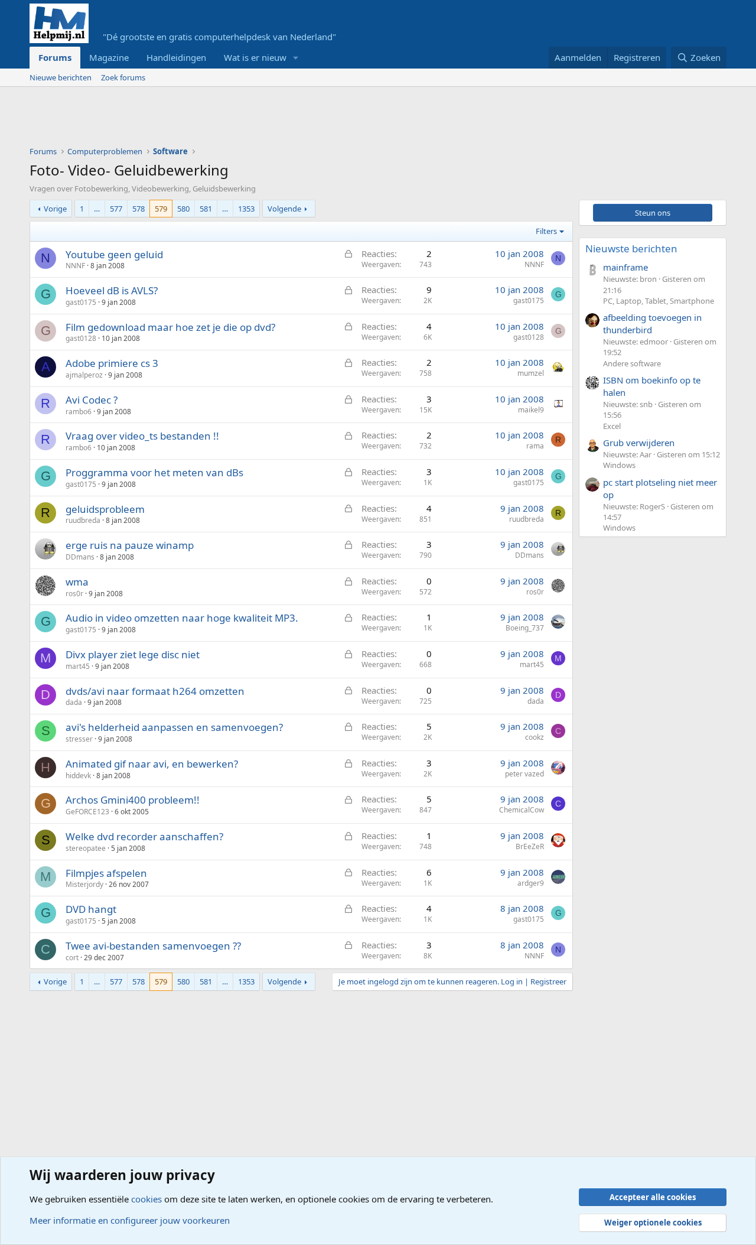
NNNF (75, 266)
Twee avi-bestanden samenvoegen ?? (153, 946)
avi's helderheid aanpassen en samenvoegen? (174, 727)
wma (77, 582)
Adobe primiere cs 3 (112, 363)
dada (74, 702)
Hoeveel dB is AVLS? (112, 290)
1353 (246, 208)
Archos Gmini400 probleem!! (133, 800)
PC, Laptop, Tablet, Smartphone (658, 300)
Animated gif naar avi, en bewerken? (152, 764)
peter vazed (524, 774)
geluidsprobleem (105, 509)
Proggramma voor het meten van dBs (154, 472)
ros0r (74, 594)
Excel (612, 426)
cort (72, 958)
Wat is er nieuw (255, 57)
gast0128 (81, 338)
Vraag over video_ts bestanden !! (142, 436)
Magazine (109, 57)
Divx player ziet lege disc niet (133, 654)
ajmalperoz (84, 375)
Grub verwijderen (638, 442)
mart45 (78, 666)
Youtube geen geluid (114, 254)
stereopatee (86, 848)
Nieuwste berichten (631, 248)
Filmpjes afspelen (106, 873)
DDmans (80, 557)
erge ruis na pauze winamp (130, 545)
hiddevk (78, 776)
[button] (296, 58)
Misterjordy (84, 884)
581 (206, 208)
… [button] (97, 208)
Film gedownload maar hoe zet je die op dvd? (170, 327)
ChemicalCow (521, 810)
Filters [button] (546, 231)
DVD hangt (91, 909)
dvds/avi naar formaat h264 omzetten (155, 691)
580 (183, 208)
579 (161, 208)
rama (535, 446)
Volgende (284, 208)
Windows (619, 465)
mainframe (625, 267)
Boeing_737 (525, 628)
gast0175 (81, 302)
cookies (146, 1199)
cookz (534, 737)
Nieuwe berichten (61, 77)
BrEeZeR (530, 846)
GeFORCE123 (87, 812)
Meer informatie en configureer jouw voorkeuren (130, 1220)
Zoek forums (123, 77)
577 (116, 208)
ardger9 (530, 883)
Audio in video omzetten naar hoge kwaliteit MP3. (182, 618)
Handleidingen (176, 57)
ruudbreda (83, 520)
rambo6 (79, 412)
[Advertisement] (245, 119)
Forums (54, 57)
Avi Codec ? (92, 400)
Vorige (55, 208)
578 (138, 208)
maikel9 (531, 410)
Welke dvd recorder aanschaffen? (144, 836)
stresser (79, 739)
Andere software (632, 363)
